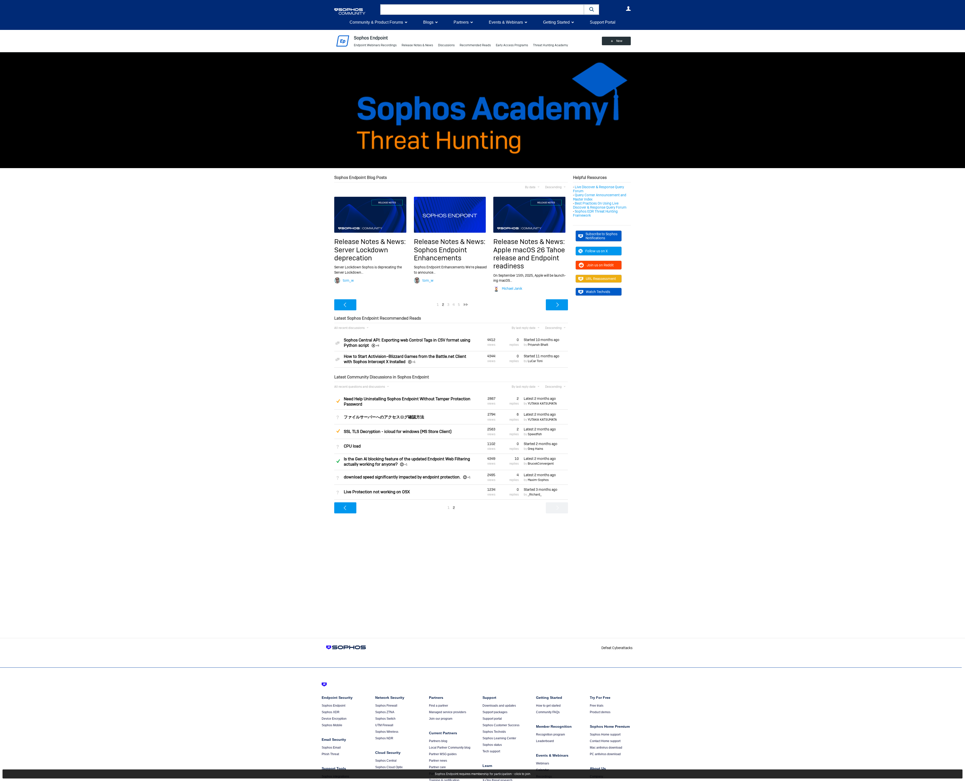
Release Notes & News (417, 45)
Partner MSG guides (443, 754)
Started (541, 339)
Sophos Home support (605, 734)
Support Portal (602, 22)
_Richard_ (535, 495)
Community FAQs (548, 712)
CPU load (352, 446)
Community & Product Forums (376, 22)
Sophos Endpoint (333, 705)
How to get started (548, 705)
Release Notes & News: (370, 241)
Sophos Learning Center (499, 738)
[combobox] (482, 10)
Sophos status (492, 745)
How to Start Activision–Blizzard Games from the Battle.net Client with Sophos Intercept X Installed (405, 359)
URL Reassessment (601, 278)
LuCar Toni (535, 361)
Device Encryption (334, 718)
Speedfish (535, 434)
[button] (591, 9)
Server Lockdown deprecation (361, 254)
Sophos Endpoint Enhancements (440, 254)
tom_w (348, 280)
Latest (540, 398)
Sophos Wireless (386, 732)
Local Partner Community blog (449, 747)
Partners (461, 22)
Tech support (491, 751)
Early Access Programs (512, 45)
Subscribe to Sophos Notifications (601, 236)
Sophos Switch (385, 718)
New (619, 41)
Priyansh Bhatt (538, 345)
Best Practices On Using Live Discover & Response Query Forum (599, 205)
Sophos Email (331, 747)
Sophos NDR (384, 738)
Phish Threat (330, 754)
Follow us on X (596, 251)
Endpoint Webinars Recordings (375, 45)
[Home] (356, 11)
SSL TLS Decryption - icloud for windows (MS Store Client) (398, 431)
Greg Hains (535, 449)
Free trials (596, 705)
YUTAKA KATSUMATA (542, 404)
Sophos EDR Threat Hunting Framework (595, 213)
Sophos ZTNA (384, 712)
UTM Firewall (384, 725)
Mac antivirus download (606, 747)
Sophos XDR (331, 712)
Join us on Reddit (600, 265)
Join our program (440, 718)
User (628, 8)
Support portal (492, 718)
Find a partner (438, 705)
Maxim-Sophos (538, 480)
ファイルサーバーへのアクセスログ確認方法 (384, 417)
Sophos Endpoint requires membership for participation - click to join (482, 774)
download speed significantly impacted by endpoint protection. (402, 477)
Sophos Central (386, 760)
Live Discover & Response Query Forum (598, 189)
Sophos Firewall (386, 705)
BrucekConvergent (541, 464)
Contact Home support (605, 741)
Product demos (600, 712)
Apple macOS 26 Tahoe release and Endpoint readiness (529, 258)
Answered (338, 461)
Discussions (446, 45)
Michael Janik (512, 288)
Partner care (437, 767)
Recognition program (550, 734)
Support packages (494, 712)
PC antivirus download (605, 754)
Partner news (438, 760)
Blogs (428, 22)
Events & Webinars (506, 22)
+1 (405, 464)
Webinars (542, 763)
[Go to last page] (465, 304)
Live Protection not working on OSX (377, 492)
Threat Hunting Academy (550, 45)
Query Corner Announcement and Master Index (599, 197)
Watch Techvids (598, 291)
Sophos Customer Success (500, 725)
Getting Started (556, 22)
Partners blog (438, 741)
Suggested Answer (338, 401)
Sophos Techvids (494, 732)
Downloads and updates (499, 705)
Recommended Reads (475, 45)
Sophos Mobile (332, 725)
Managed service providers (447, 712)
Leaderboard (545, 741)
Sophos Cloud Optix (389, 767)
